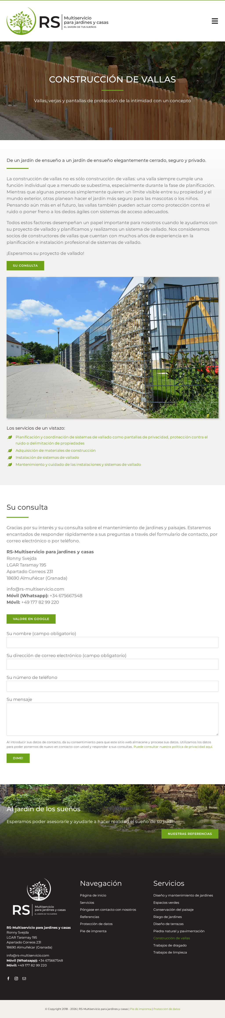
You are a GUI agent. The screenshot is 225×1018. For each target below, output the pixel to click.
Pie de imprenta (140, 1009)
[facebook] (8, 978)
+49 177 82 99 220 (40, 602)
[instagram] (16, 978)
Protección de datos (166, 1009)
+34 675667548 (66, 595)
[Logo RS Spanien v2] (57, 9)
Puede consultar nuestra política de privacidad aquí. (173, 747)
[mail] (24, 978)
